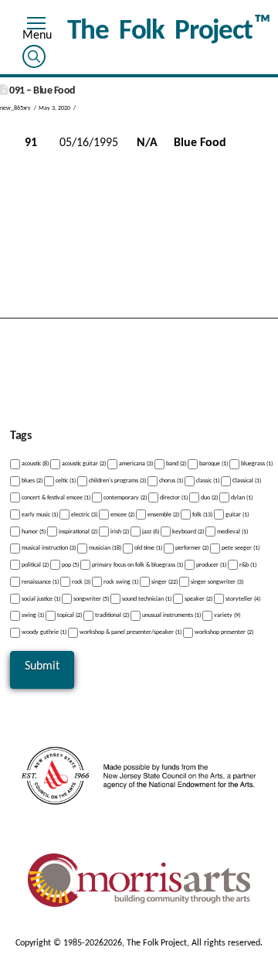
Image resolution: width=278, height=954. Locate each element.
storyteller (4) (242, 598)
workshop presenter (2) (223, 632)
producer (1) (210, 565)
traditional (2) (111, 615)
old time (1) (147, 548)
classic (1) (207, 481)
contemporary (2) (124, 498)
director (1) (173, 498)
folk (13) (201, 515)
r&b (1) (247, 565)
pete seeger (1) (239, 548)
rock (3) (80, 582)
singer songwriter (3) (216, 582)
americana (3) (135, 464)
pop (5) (69, 565)
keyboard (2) (187, 531)
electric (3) (83, 515)
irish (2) (119, 531)
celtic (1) (65, 481)
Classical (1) (246, 481)
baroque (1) (213, 464)
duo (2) (208, 498)
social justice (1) (40, 598)
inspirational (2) (77, 531)
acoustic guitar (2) (83, 464)
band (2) (175, 464)
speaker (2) (197, 598)
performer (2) (191, 548)
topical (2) (69, 615)
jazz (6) (150, 531)
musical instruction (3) (48, 548)
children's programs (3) (116, 481)
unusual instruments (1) (171, 615)
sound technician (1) (145, 598)
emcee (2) (121, 515)
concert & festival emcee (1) (55, 498)
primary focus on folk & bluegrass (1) (136, 565)
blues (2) (31, 481)
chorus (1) (170, 481)
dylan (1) (241, 498)
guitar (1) (236, 515)
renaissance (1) (39, 582)
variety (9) (226, 615)
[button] (36, 25)
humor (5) (33, 531)
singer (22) (164, 582)
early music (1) (39, 515)
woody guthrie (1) (43, 632)
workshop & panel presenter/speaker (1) (129, 632)
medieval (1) (231, 531)
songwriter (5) (90, 598)
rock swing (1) (120, 582)
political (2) (34, 565)
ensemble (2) (162, 515)
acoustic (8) (34, 464)
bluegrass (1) (256, 464)
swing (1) (32, 615)
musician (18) (104, 548)
